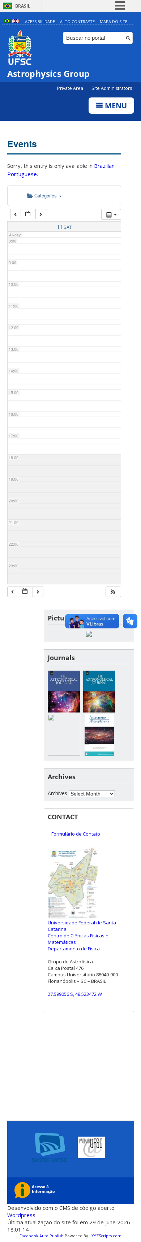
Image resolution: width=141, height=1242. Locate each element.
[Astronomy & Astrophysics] (99, 753)
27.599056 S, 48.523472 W (75, 994)
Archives (57, 793)
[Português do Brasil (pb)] (7, 21)
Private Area (70, 88)
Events (22, 143)
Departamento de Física (74, 948)
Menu (115, 105)
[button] (113, 592)
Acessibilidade (40, 21)
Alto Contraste (77, 21)
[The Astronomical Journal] (99, 710)
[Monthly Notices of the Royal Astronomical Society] (64, 753)
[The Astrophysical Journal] (64, 710)
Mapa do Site (113, 21)
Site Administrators (111, 88)
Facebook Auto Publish (42, 1235)
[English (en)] (15, 21)
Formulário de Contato (75, 834)
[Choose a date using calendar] (28, 214)
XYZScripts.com (106, 1235)
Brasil (22, 6)
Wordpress (21, 1215)
